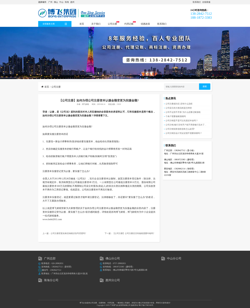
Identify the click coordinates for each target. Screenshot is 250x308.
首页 (81, 24)
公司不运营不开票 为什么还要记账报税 (183, 112)
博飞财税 (85, 104)
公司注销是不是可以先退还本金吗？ (182, 120)
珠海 (67, 2)
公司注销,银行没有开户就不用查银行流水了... (186, 125)
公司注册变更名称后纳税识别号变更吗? (68, 233)
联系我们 (197, 2)
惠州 (72, 2)
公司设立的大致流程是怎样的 (179, 108)
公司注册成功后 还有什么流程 (179, 104)
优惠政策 (145, 24)
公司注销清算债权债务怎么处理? (180, 129)
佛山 (56, 2)
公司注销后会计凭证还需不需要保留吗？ (184, 133)
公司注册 (112, 24)
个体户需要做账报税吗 (176, 116)
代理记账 (129, 24)
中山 (61, 2)
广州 (50, 2)
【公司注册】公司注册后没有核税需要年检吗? (133, 233)
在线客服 (206, 2)
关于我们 (96, 24)
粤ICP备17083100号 (145, 305)
